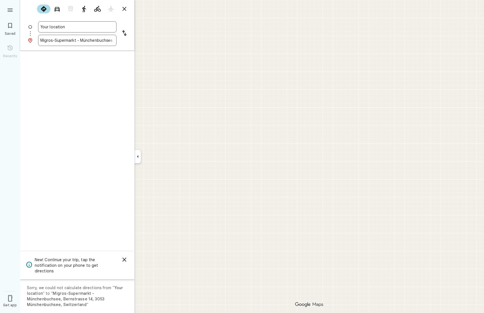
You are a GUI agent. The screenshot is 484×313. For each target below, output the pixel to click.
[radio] (43, 9)
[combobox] (77, 27)
